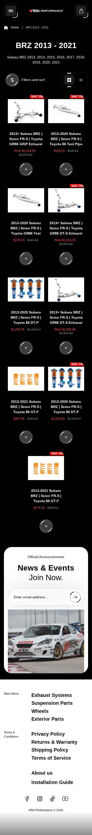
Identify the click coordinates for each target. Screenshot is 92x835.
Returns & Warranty (54, 742)
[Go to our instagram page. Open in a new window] (40, 799)
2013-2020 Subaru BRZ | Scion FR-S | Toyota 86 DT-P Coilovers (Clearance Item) (26, 318)
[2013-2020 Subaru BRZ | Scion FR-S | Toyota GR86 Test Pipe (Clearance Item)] (26, 200)
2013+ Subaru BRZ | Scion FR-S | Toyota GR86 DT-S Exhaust (66, 228)
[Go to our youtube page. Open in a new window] (65, 799)
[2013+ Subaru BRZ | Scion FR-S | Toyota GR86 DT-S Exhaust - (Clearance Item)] (66, 289)
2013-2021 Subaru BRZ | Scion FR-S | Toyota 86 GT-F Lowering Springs (46, 496)
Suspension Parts (52, 703)
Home (15, 27)
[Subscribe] (75, 597)
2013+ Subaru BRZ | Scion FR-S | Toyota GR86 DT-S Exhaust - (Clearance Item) (66, 318)
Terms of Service (51, 758)
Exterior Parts (47, 719)
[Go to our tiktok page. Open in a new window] (52, 799)
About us (42, 773)
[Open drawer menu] (11, 11)
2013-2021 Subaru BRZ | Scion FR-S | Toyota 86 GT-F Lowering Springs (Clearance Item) (26, 407)
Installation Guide (52, 782)
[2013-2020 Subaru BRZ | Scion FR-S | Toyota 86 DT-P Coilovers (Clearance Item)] (26, 289)
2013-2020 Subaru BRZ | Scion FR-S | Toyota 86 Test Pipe (66, 139)
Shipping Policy (49, 750)
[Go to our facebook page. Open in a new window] (27, 799)
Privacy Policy (48, 734)
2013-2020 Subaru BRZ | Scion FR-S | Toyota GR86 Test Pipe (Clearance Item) (26, 228)
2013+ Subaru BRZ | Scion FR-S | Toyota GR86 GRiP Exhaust (25, 139)
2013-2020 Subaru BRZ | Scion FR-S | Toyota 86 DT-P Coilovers (66, 407)
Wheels (40, 711)
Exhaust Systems (51, 695)
